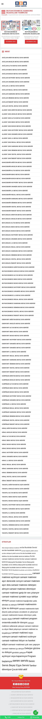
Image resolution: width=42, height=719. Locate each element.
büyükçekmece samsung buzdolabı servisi (31, 34)
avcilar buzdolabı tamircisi (11, 550)
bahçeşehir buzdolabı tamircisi (28, 565)
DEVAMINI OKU (11, 41)
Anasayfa (4, 15)
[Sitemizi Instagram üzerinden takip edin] (19, 684)
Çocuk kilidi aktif (19, 669)
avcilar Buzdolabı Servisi (28, 547)
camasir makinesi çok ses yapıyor (24, 644)
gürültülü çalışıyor (19, 653)
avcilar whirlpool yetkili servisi (11, 553)
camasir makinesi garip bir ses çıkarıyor (20, 592)
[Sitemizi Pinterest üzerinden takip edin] (26, 684)
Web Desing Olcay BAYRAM (21, 687)
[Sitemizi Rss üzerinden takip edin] (28, 684)
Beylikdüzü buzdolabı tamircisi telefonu (23, 574)
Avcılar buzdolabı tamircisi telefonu (18, 556)
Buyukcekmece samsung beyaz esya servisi (10, 34)
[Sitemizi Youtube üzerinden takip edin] (23, 684)
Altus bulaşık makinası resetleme (10, 548)
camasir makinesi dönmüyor (22, 589)
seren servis (20, 660)
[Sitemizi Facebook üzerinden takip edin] (14, 684)
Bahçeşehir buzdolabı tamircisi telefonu (14, 567)
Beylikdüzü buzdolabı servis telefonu (22, 570)
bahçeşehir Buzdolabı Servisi (17, 562)
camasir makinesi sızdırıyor (23, 636)
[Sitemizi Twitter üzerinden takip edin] (16, 684)
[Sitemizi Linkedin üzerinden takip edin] (21, 684)
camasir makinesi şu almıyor (13, 649)
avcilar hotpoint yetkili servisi (29, 550)
